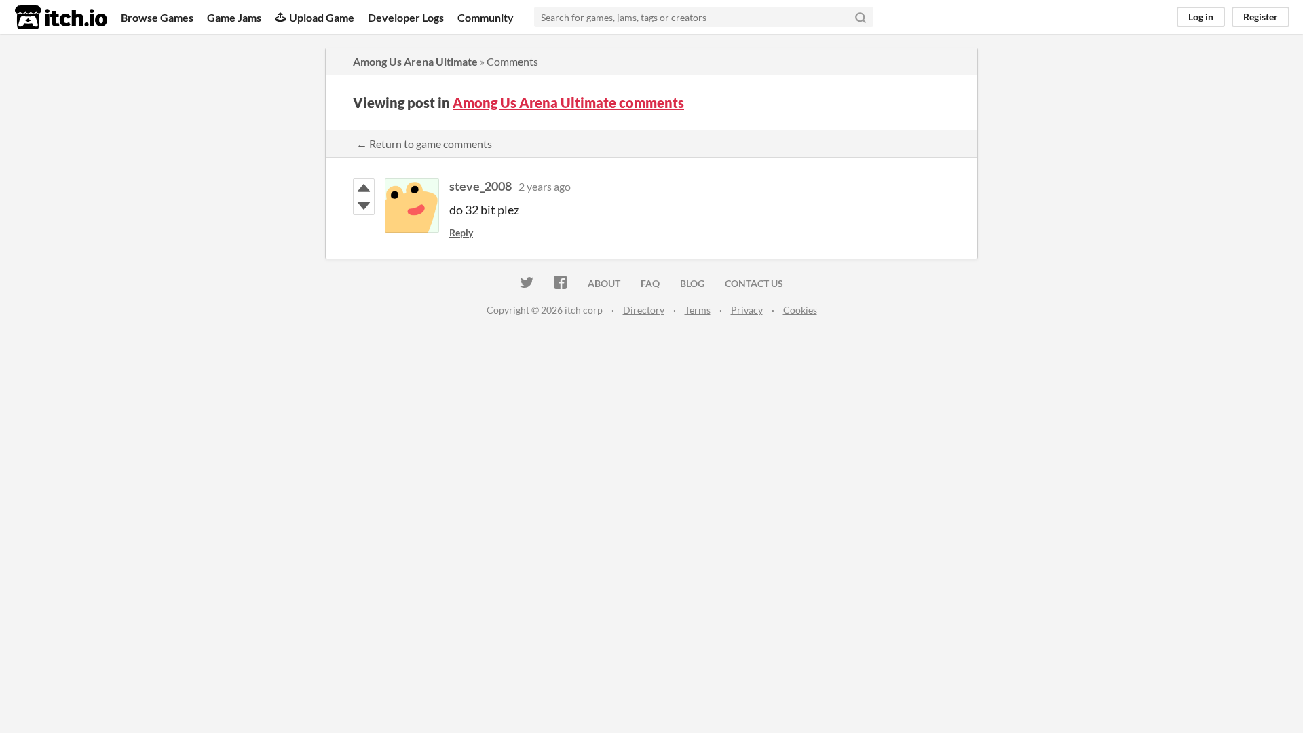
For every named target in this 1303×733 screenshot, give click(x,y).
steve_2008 (480, 185)
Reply (461, 232)
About (604, 283)
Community (485, 17)
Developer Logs (406, 17)
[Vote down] (364, 205)
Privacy (747, 310)
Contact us (754, 283)
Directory (643, 310)
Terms (698, 310)
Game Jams (234, 17)
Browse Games (157, 17)
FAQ (650, 283)
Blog (692, 283)
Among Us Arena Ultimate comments (568, 102)
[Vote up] (364, 188)
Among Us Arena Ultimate (415, 61)
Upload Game (321, 17)
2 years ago (544, 186)
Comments (512, 61)
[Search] (860, 17)
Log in (1200, 16)
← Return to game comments (424, 143)
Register (1260, 16)
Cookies (800, 310)
